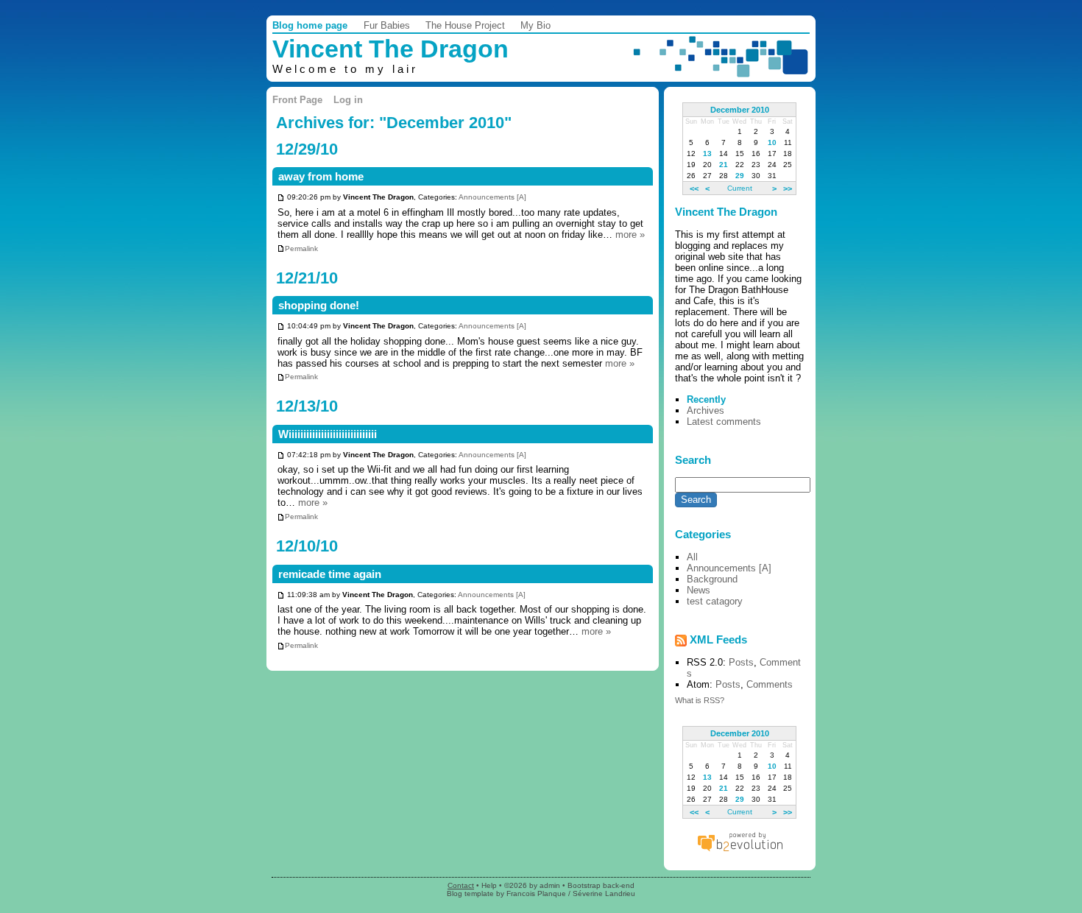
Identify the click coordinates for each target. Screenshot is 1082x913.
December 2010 (739, 109)
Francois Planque (536, 893)
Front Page (297, 99)
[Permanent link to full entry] (281, 198)
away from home (321, 177)
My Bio (535, 25)
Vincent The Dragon (390, 49)
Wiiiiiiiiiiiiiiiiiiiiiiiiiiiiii (327, 434)
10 (772, 142)
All (692, 557)
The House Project (465, 25)
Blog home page (309, 25)
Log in (348, 99)
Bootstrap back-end (600, 885)
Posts (741, 662)
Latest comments (724, 421)
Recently (706, 399)
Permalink (301, 248)
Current (739, 188)
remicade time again (329, 574)
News (698, 590)
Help (489, 885)
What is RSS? (699, 700)
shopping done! (318, 305)
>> (787, 187)
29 (739, 176)
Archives (705, 410)
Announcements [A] (492, 198)
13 (707, 153)
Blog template (470, 893)
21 (723, 165)
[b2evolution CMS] (740, 850)
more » (630, 234)
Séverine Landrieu (604, 893)
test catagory (715, 601)
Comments (769, 684)
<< (694, 187)
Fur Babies (387, 25)
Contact (461, 885)
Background (712, 579)
